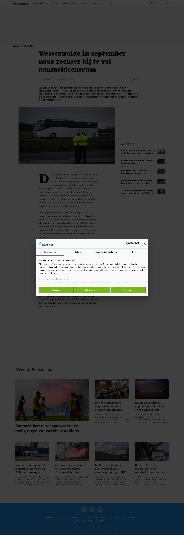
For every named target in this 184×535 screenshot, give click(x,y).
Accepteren (128, 290)
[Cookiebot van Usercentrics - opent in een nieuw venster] (128, 244)
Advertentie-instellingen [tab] (106, 252)
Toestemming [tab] (50, 252)
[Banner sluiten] (145, 244)
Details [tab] (78, 252)
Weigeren (56, 290)
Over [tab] (134, 252)
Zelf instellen (90, 290)
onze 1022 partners (53, 264)
